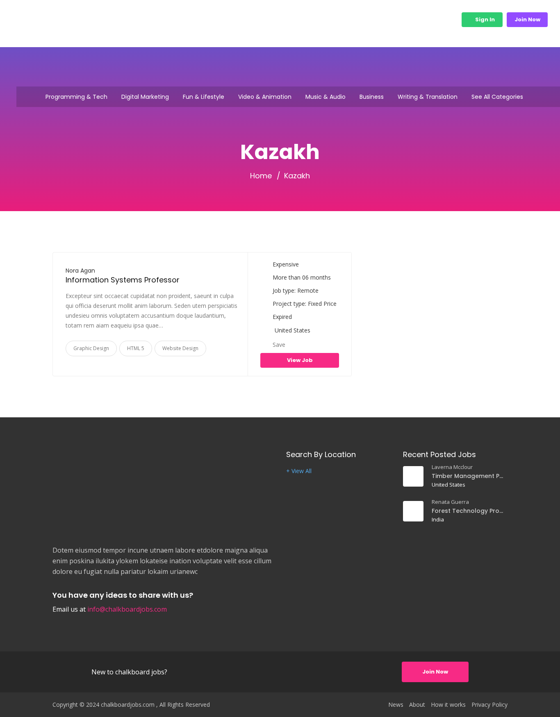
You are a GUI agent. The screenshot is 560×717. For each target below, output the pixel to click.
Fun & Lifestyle (203, 97)
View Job (300, 360)
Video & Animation (264, 97)
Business (372, 97)
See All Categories (497, 97)
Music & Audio (325, 97)
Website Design (180, 348)
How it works (315, 20)
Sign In (484, 19)
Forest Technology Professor (468, 510)
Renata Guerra (450, 501)
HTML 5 (135, 348)
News (395, 704)
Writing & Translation (428, 97)
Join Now (527, 19)
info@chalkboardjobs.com (127, 609)
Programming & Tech (76, 97)
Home (261, 176)
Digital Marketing (145, 97)
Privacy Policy (489, 704)
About (417, 704)
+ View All (299, 471)
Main (273, 20)
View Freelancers (424, 20)
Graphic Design (91, 348)
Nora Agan (80, 270)
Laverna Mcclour (452, 467)
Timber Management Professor (468, 476)
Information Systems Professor (123, 280)
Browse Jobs (364, 20)
